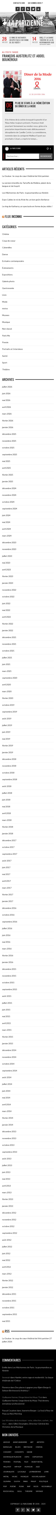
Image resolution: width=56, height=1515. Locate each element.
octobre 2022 (8, 596)
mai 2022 (6, 610)
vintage (39, 1491)
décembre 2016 (9, 908)
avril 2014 (6, 1104)
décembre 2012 (9, 1212)
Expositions (7, 274)
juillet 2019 (7, 725)
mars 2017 (6, 888)
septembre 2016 (9, 921)
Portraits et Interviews (12, 349)
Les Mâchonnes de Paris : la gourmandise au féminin (25, 193)
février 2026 (7, 420)
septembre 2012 (9, 1233)
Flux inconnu (13, 216)
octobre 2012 (8, 1226)
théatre (28, 1491)
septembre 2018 (9, 779)
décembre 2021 (9, 637)
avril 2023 (6, 569)
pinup (33, 1481)
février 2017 (7, 894)
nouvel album (38, 1476)
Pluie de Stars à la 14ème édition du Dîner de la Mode (32, 104)
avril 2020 (6, 684)
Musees (5, 315)
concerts (19, 1452)
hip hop (18, 1467)
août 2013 (6, 1158)
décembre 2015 (9, 969)
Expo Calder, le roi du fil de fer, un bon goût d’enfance (25, 199)
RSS (7, 1331)
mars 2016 (6, 948)
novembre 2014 (9, 1057)
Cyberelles (7, 247)
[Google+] (23, 9)
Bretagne (28, 1447)
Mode (4, 302)
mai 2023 (6, 562)
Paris (25, 1481)
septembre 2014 (9, 1070)
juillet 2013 (7, 1165)
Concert (7, 1452)
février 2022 (7, 623)
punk (21, 1486)
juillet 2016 (7, 928)
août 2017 (6, 860)
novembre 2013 (9, 1138)
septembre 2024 (9, 508)
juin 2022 (6, 603)
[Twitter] (33, 9)
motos (5, 308)
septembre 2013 (9, 1152)
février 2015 (7, 1037)
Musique (6, 322)
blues (17, 1447)
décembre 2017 (9, 840)
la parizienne (35, 1472)
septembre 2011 (9, 1314)
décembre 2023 (9, 542)
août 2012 (6, 1240)
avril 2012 (6, 1267)
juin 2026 (6, 393)
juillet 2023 (7, 556)
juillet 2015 (7, 1003)
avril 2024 (6, 529)
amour (6, 1442)
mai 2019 (6, 739)
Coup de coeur (8, 241)
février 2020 (7, 698)
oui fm (17, 1481)
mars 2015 (6, 1030)
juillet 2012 (7, 1246)
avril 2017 (6, 881)
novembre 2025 (9, 441)
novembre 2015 (9, 976)
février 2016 (7, 955)
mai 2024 (6, 522)
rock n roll (8, 1491)
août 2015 (6, 996)
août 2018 (6, 786)
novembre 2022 (9, 590)
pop (5, 1486)
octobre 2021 (8, 650)
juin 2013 (6, 1172)
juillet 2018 (7, 793)
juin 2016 (6, 935)
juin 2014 (6, 1091)
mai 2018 (6, 806)
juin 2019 (6, 732)
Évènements (7, 268)
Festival (17, 1462)
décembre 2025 (9, 434)
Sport (4, 362)
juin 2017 (6, 867)
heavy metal (37, 1462)
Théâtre (6, 369)
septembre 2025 (9, 454)
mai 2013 (6, 1179)
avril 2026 (6, 407)
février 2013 (7, 1199)
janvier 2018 (7, 833)
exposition (38, 1457)
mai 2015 (6, 1016)
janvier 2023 (7, 583)
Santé (4, 356)
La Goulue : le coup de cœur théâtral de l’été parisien (25, 176)
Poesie (5, 342)
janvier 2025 (7, 481)
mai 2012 (6, 1260)
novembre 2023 (9, 549)
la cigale (22, 1472)
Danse (5, 254)
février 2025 (7, 474)
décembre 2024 (9, 488)
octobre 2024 (8, 502)
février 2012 (7, 1280)
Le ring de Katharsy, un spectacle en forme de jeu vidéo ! (19, 40)
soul (19, 1491)
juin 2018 (6, 799)
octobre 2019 (8, 705)
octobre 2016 (8, 915)
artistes (40, 1442)
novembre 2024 (9, 495)
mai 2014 (6, 1097)
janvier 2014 (7, 1125)
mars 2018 (6, 820)
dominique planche (12, 1457)
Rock (36, 1486)
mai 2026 (6, 400)
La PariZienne (15, 148)
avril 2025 (6, 468)
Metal (6, 1476)
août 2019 (6, 718)
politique (43, 1481)
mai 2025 (6, 461)
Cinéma (5, 234)
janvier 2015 (7, 1043)
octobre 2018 (8, 772)
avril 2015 (6, 1023)
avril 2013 (6, 1185)
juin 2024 (6, 515)
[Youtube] (38, 9)
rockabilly (47, 1486)
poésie (13, 1486)
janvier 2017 (7, 901)
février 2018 (7, 827)
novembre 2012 (9, 1219)
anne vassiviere (20, 1442)
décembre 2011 (9, 1294)
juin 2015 (6, 1009)
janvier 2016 (7, 962)
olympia (7, 1481)
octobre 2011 (8, 1307)
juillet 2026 (7, 386)
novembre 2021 (9, 644)
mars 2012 (6, 1273)
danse (29, 1452)
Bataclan (7, 1447)
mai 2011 (6, 1321)
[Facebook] (18, 9)
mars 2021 (6, 671)
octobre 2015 (8, 982)
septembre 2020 (9, 678)
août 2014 (6, 1077)
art (31, 1442)
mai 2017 (6, 874)
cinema (39, 1447)
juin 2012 (6, 1253)
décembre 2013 (9, 1131)
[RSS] (28, 9)
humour (28, 1467)
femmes (6, 1462)
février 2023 (7, 576)
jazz (38, 1467)
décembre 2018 (9, 759)
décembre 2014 (9, 1050)
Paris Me (6, 335)
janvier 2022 (7, 630)
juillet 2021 (7, 657)
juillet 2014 (7, 1084)
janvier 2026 (7, 427)
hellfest (7, 1467)
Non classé (7, 329)
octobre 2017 (8, 847)
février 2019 (7, 745)
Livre (4, 295)
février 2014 (7, 1118)
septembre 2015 (9, 989)
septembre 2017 (9, 854)
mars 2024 (6, 535)
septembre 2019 (9, 711)
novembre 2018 (9, 766)
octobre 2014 (8, 1064)
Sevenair (6, 1377)
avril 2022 (6, 617)
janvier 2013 (7, 1206)
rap (28, 1486)
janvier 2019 (7, 752)
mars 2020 (6, 691)
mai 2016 (6, 942)
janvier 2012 (7, 1287)
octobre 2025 (8, 447)
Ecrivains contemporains (13, 261)
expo (27, 1457)
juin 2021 (6, 664)
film (26, 1462)
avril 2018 (6, 813)
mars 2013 (6, 1192)
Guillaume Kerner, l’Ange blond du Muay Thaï (22, 1397)
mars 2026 (6, 413)
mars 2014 (6, 1111)
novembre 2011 (9, 1300)
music (14, 1476)
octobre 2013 (8, 1145)
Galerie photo (8, 281)
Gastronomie (8, 288)
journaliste (8, 1472)
